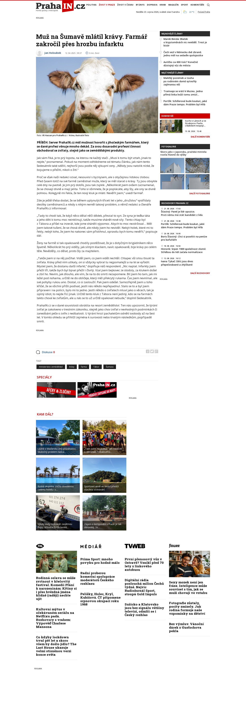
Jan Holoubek (52, 52)
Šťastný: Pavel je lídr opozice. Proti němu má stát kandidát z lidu (182, 213)
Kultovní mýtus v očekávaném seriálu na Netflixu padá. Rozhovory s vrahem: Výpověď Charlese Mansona (55, 618)
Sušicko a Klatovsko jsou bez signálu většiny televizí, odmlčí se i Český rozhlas (144, 609)
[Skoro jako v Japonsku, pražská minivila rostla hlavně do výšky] (172, 165)
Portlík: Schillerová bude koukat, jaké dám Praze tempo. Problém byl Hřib (185, 102)
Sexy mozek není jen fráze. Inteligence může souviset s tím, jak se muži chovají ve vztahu (188, 587)
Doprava (152, 4)
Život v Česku (125, 4)
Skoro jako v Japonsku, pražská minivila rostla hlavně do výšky (183, 153)
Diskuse (48, 352)
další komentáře (200, 136)
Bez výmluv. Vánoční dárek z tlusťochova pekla (186, 627)
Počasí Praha (204, 11)
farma (84, 366)
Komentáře (197, 4)
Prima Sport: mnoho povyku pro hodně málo (100, 561)
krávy (71, 366)
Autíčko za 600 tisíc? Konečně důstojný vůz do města (180, 63)
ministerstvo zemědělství (51, 366)
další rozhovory (200, 273)
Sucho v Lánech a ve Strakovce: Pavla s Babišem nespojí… (195, 123)
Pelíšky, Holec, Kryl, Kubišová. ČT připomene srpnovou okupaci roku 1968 (100, 599)
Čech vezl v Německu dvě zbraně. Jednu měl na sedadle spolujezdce (183, 54)
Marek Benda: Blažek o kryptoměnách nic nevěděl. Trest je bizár (185, 42)
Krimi (163, 4)
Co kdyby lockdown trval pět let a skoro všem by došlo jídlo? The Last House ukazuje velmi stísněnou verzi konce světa (56, 646)
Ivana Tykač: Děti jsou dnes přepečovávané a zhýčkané (177, 263)
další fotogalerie (199, 193)
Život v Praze (107, 4)
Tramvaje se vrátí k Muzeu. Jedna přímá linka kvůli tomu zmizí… (183, 93)
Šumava (109, 366)
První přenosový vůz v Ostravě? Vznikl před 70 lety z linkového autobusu (144, 564)
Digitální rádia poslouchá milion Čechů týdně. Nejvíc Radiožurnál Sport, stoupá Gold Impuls (144, 587)
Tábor (96, 366)
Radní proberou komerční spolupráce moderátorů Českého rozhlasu (97, 578)
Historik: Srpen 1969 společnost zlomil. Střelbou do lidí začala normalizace (183, 250)
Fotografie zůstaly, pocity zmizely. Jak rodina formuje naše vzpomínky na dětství (187, 608)
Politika (91, 4)
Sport (184, 4)
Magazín (173, 4)
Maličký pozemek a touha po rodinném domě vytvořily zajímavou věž (180, 81)
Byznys (140, 4)
